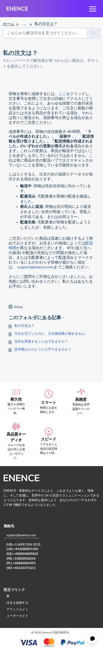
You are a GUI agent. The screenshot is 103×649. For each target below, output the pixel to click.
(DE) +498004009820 (22, 554)
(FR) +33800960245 (21, 558)
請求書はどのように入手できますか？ (42, 349)
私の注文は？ (24, 325)
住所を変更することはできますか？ (41, 341)
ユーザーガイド (17, 616)
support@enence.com (35, 267)
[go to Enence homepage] (17, 8)
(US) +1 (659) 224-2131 (23, 544)
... (24, 24)
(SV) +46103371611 (21, 568)
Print (18, 307)
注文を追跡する (17, 602)
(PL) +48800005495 (21, 563)
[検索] (93, 33)
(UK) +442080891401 (22, 549)
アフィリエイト (17, 609)
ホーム (8, 24)
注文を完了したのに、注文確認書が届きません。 (51, 333)
